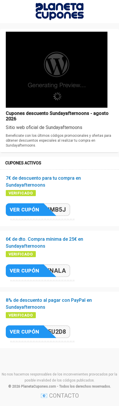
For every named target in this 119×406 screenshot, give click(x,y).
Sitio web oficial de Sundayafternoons (44, 127)
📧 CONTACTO (59, 395)
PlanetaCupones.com (38, 386)
